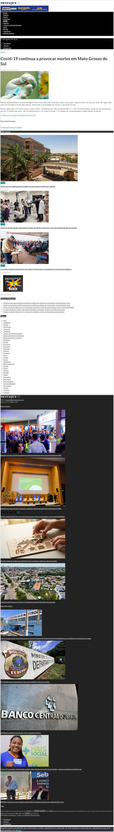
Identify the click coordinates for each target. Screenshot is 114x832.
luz (90, 811)
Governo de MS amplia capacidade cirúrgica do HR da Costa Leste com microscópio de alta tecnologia (39, 228)
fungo (76, 811)
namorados (103, 811)
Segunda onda (12, 813)
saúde (9, 813)
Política (5, 15)
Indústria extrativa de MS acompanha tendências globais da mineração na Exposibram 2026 (36, 303)
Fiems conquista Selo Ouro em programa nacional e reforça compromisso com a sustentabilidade (38, 307)
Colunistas (7, 31)
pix (112, 811)
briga (12, 811)
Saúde (5, 21)
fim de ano (73, 811)
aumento (2, 811)
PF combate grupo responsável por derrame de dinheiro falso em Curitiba (25, 682)
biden (5, 811)
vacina (27, 813)
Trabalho (23, 813)
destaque (51, 811)
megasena (93, 811)
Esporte (6, 23)
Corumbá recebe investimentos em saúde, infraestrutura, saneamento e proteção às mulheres (36, 269)
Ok (19, 830)
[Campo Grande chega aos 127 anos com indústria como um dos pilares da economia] (33, 599)
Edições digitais (8, 33)
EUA (70, 811)
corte (33, 811)
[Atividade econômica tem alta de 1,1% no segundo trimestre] (39, 730)
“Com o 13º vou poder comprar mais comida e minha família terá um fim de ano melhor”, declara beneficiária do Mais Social (41, 769)
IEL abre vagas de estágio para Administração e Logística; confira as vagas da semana (34, 309)
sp (16, 813)
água (37, 813)
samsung (6, 813)
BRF (10, 811)
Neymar (106, 811)
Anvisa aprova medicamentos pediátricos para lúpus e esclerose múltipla (28, 186)
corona (24, 811)
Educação (60, 811)
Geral (5, 27)
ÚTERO (35, 813)
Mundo (5, 29)
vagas (31, 813)
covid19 (42, 811)
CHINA (17, 811)
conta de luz (21, 811)
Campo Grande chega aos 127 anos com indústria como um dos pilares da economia (33, 312)
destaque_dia (56, 811)
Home (5, 13)
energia (67, 811)
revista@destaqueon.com (14, 400)
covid (36, 810)
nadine (99, 811)
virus (33, 813)
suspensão (19, 813)
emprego (64, 811)
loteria (88, 811)
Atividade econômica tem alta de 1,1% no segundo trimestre (21, 733)
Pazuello (109, 811)
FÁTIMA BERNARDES (81, 811)
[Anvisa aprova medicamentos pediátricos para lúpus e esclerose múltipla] (39, 180)
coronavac (28, 811)
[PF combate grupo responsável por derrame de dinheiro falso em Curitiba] (33, 679)
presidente (2, 813)
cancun (14, 811)
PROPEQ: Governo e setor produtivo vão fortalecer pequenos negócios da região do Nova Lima (32, 802)
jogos (86, 811)
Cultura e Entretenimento (12, 25)
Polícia (5, 17)
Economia (6, 19)
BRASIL (8, 811)
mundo (96, 811)
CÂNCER (47, 811)
